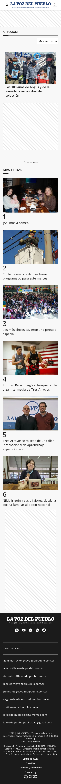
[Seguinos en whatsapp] (17, 630)
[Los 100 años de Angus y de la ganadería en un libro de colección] (30, 68)
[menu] (6, 5)
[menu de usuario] (54, 5)
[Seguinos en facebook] (44, 630)
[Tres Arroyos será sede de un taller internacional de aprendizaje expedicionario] (30, 413)
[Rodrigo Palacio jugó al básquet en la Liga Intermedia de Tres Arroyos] (30, 358)
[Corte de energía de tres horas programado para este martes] (30, 247)
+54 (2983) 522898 (30, 741)
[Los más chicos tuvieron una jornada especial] (30, 302)
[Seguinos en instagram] (37, 630)
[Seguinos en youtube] (24, 630)
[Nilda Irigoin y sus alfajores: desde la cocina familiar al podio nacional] (30, 473)
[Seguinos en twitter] (30, 630)
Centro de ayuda (30, 759)
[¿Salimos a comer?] (30, 195)
